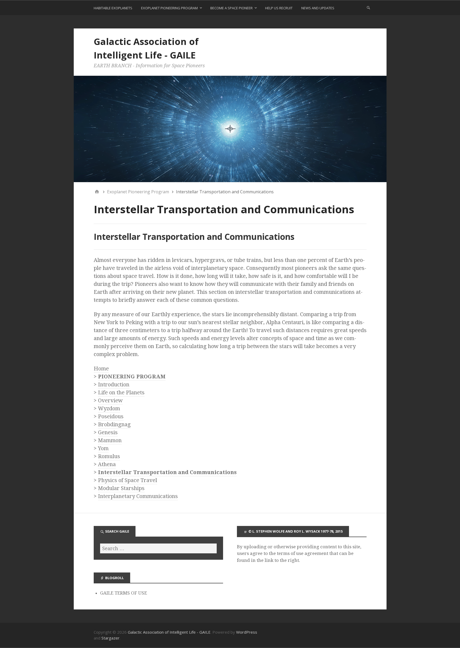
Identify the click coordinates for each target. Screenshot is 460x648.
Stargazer (110, 638)
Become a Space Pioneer (231, 8)
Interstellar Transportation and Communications (167, 472)
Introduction (113, 384)
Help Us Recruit (279, 8)
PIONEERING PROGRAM (132, 376)
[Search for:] (158, 548)
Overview (110, 400)
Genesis (108, 432)
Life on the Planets (121, 392)
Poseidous (111, 416)
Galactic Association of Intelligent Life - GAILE (169, 632)
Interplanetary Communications (138, 496)
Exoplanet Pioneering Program (169, 8)
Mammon (110, 440)
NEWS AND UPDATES (317, 8)
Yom (103, 448)
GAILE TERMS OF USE (123, 593)
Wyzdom (109, 408)
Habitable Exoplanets (113, 8)
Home (101, 368)
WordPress (246, 632)
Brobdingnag (114, 424)
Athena (107, 464)
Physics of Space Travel (127, 480)
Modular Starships (121, 488)
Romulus (109, 456)
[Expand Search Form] (368, 7)
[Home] (97, 192)
